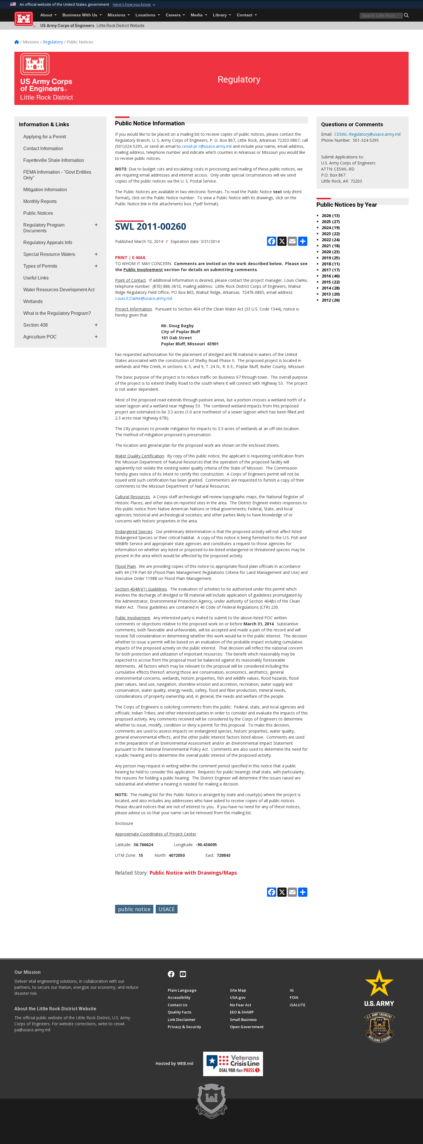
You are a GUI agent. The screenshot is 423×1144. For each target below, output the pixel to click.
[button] (135, 4)
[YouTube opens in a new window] (183, 974)
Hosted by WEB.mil (174, 1063)
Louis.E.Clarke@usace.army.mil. (144, 298)
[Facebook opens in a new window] (171, 974)
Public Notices (38, 213)
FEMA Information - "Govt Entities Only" (57, 175)
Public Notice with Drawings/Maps (193, 872)
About (47, 15)
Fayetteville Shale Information (53, 160)
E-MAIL (139, 257)
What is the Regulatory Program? (57, 313)
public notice (134, 909)
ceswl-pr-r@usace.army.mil (207, 146)
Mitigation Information (45, 189)
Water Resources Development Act (58, 289)
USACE (167, 909)
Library (220, 15)
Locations (146, 15)
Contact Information (43, 148)
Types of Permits (40, 266)
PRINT (121, 257)
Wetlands (33, 301)
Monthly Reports (40, 201)
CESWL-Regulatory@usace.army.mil (367, 134)
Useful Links (36, 277)
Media (197, 15)
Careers (174, 15)
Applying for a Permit (44, 136)
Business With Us (80, 15)
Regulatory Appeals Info (47, 242)
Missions (117, 15)
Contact (245, 15)
